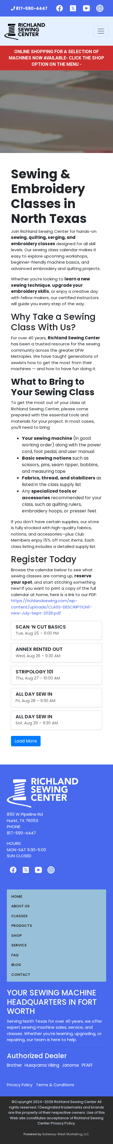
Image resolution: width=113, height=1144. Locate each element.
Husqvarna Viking (42, 1065)
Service (19, 945)
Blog (16, 964)
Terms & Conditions (55, 1085)
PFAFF (87, 1065)
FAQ (15, 955)
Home (16, 896)
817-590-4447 (31, 8)
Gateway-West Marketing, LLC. (65, 1134)
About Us (20, 906)
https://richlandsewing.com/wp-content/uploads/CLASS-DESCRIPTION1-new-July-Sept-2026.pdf (51, 607)
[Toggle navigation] (101, 31)
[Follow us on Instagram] (100, 8)
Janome (70, 1065)
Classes (19, 916)
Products (21, 925)
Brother (14, 1065)
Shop (16, 935)
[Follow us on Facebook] (59, 8)
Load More (26, 741)
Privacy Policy (20, 1085)
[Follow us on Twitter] (73, 8)
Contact (20, 974)
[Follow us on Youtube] (86, 8)
